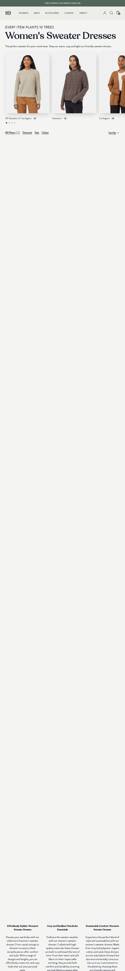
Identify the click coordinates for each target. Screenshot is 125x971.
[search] (111, 13)
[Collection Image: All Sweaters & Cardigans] (27, 82)
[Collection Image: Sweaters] (74, 82)
